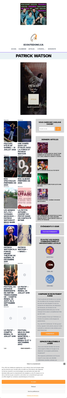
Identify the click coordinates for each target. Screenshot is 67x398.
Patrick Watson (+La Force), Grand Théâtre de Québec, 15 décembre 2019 (10, 254)
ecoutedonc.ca (33, 44)
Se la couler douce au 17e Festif (48, 170)
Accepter (33, 382)
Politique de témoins (32, 395)
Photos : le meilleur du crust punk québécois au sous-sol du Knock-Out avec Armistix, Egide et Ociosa (49, 155)
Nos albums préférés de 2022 (24, 181)
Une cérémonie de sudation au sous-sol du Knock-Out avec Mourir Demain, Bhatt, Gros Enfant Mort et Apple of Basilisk (49, 217)
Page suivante (26, 348)
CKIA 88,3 (50, 286)
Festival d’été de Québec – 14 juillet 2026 (10, 146)
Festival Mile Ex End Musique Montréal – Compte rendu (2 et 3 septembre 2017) (24, 337)
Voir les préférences (33, 391)
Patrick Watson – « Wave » (23, 249)
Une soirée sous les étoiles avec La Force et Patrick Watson (24, 148)
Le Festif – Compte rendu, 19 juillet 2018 (10, 333)
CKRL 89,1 (50, 271)
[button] (64, 364)
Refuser (33, 386)
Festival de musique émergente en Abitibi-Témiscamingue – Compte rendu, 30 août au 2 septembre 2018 (10, 296)
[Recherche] (58, 129)
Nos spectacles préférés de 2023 (10, 182)
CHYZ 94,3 (49, 257)
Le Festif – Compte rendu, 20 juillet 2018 (24, 290)
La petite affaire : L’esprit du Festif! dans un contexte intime (24, 215)
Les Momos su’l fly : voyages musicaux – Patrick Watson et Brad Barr (9, 216)
